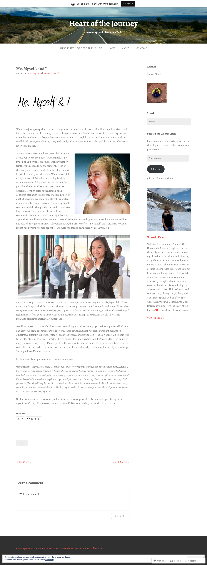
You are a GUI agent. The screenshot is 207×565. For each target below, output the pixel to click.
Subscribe (156, 169)
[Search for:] (169, 121)
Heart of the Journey (103, 23)
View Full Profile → (157, 318)
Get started (128, 4)
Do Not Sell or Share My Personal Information (81, 548)
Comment (119, 516)
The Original (25, 462)
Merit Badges (120, 462)
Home (112, 48)
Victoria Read (52, 73)
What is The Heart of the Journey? (81, 48)
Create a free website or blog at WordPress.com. (37, 548)
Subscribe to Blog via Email (161, 133)
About (126, 48)
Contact (141, 48)
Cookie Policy (49, 559)
